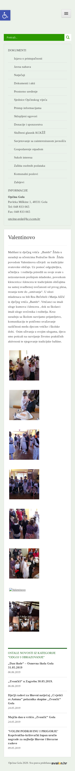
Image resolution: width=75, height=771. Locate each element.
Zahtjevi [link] (19, 182)
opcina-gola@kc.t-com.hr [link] (24, 218)
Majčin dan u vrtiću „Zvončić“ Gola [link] (31, 717)
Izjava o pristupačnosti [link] (28, 58)
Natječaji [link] (19, 75)
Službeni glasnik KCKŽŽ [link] (29, 132)
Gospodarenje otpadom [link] (28, 149)
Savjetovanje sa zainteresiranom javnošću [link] (40, 141)
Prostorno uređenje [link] (26, 91)
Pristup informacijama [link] (27, 108)
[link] (5, 15)
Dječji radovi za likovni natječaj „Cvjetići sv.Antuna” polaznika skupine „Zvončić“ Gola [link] (35, 699)
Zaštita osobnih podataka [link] (29, 165)
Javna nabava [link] (22, 66)
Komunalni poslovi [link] (26, 174)
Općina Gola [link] (26, 15)
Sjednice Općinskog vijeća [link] (30, 99)
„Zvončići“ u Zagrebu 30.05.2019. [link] (30, 681)
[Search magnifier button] (67, 37)
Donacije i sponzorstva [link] (28, 124)
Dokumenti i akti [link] (24, 83)
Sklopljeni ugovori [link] (25, 116)
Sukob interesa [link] (23, 157)
